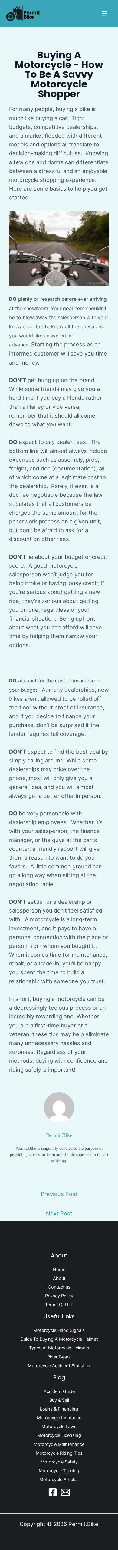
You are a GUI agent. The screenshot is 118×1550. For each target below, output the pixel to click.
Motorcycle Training (59, 1470)
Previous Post (59, 1194)
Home (59, 1269)
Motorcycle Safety (59, 1462)
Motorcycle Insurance (59, 1418)
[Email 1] (65, 1492)
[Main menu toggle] (105, 13)
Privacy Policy (59, 1296)
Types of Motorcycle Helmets (59, 1348)
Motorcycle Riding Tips (59, 1453)
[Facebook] (52, 1492)
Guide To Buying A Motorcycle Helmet (59, 1339)
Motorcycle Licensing (59, 1435)
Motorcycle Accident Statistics (59, 1365)
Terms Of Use (59, 1304)
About (59, 1278)
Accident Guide (59, 1391)
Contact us (59, 1287)
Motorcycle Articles (59, 1479)
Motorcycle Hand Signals (59, 1330)
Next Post (59, 1213)
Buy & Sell (59, 1400)
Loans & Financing (59, 1409)
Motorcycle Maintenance (59, 1444)
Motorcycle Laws (59, 1426)
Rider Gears (59, 1357)
